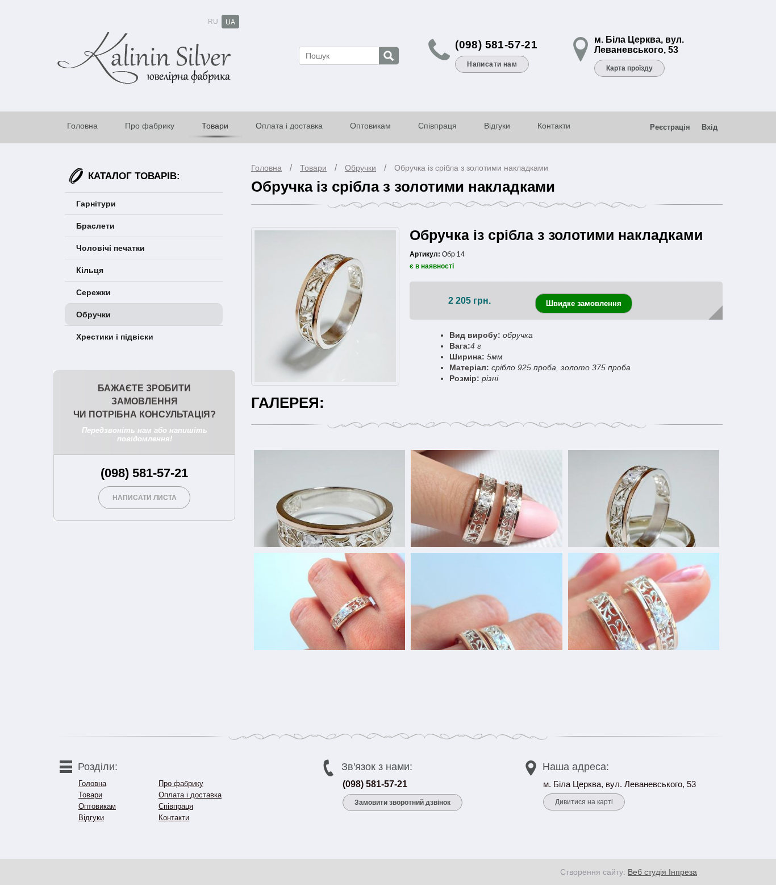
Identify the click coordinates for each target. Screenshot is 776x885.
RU (213, 22)
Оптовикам (370, 125)
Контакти (553, 125)
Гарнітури (96, 203)
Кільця (89, 270)
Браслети (95, 225)
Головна (82, 125)
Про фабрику (149, 125)
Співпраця (437, 125)
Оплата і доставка (289, 125)
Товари (215, 125)
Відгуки (497, 125)
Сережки (93, 292)
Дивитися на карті (584, 802)
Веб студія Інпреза (662, 871)
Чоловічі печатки (110, 248)
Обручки (360, 167)
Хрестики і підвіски (114, 336)
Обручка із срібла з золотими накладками (471, 167)
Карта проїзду (629, 68)
